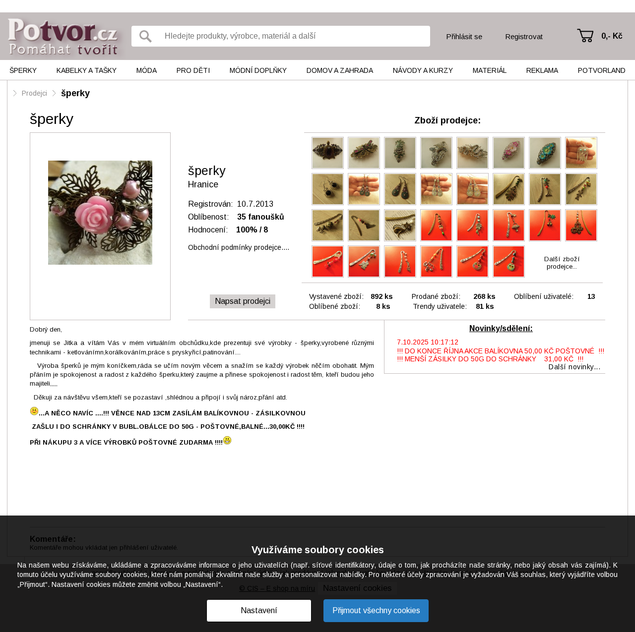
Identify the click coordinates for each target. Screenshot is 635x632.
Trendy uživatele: (440, 306)
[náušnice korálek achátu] (436, 189)
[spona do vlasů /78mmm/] (328, 153)
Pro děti (193, 70)
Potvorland (602, 70)
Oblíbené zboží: (334, 306)
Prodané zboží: (436, 296)
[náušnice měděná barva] (364, 189)
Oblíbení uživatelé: (543, 296)
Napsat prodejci (242, 301)
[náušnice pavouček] (328, 189)
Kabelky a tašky (87, 70)
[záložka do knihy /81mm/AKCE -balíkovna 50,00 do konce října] (472, 225)
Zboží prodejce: (447, 120)
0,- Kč (612, 36)
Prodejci (34, 93)
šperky (75, 93)
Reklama (542, 70)
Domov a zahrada (340, 70)
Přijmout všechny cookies (376, 610)
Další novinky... (574, 367)
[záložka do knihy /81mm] (400, 225)
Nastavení (259, 610)
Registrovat (524, 36)
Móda (146, 70)
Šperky (23, 70)
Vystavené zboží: (336, 296)
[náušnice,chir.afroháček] (581, 153)
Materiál (490, 70)
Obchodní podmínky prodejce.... (238, 247)
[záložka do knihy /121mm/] (509, 189)
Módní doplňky (258, 70)
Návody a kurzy (423, 70)
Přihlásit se (464, 36)
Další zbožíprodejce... (562, 262)
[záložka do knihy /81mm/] (545, 189)
